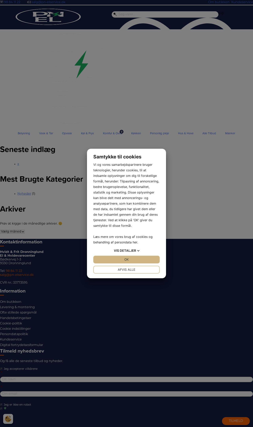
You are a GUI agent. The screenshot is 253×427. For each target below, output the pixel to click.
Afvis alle (126, 270)
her (135, 242)
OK (126, 259)
